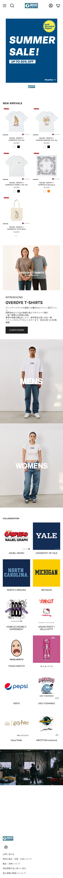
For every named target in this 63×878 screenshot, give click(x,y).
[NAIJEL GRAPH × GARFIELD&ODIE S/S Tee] (46, 121)
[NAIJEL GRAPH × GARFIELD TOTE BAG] (16, 210)
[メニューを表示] (4, 6)
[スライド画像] (31, 50)
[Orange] (48, 191)
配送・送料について (11, 864)
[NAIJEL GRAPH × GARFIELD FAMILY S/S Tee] (16, 166)
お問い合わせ (8, 854)
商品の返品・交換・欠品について (17, 859)
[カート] (58, 6)
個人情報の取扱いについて (14, 873)
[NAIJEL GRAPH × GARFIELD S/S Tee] (16, 121)
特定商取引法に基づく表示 (14, 868)
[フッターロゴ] (8, 838)
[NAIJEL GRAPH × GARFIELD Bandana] (46, 166)
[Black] (18, 147)
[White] (14, 147)
